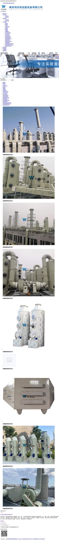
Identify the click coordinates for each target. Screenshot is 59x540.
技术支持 (4, 47)
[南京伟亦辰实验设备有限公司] (22, 10)
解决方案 (7, 20)
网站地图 (8, 3)
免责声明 (4, 3)
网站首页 (4, 13)
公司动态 (7, 19)
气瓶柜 (6, 30)
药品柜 (6, 28)
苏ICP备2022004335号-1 (27, 538)
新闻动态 (4, 18)
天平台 (6, 25)
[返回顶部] (1, 512)
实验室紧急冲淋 (8, 38)
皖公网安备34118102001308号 (39, 538)
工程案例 (4, 49)
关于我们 (4, 14)
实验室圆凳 (7, 42)
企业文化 (7, 17)
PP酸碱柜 (7, 31)
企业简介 (7, 16)
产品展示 (4, 22)
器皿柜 (6, 29)
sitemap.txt (20, 538)
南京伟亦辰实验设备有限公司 (6, 514)
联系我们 (12, 3)
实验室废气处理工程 (9, 43)
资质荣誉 (4, 48)
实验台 (6, 23)
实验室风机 (5, 99)
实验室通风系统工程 (9, 44)
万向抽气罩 (5, 93)
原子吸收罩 (7, 35)
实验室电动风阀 (8, 41)
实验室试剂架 (8, 36)
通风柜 (6, 24)
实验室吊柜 (7, 26)
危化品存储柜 (8, 32)
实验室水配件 (8, 37)
